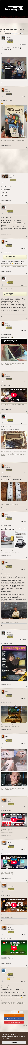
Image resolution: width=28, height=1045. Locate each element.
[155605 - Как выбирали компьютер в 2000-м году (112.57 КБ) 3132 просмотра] (14, 610)
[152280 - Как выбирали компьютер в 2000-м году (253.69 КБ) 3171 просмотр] (14, 491)
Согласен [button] (14, 1042)
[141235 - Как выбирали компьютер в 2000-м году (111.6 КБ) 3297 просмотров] (14, 68)
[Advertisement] (14, 26)
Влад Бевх (8, 256)
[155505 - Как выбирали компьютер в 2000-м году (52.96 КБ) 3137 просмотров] (14, 539)
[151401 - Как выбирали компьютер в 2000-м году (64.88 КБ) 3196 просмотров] (14, 350)
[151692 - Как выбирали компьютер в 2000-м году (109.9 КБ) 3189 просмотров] (14, 440)
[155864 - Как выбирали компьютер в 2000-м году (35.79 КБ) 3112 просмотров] (14, 663)
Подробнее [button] (5, 1038)
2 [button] (15, 33)
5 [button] (20, 33)
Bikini (7, 293)
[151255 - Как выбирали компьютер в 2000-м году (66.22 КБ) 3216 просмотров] (14, 121)
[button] (12, 33)
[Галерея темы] (4, 31)
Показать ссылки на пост (6, 82)
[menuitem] (14, 1015)
